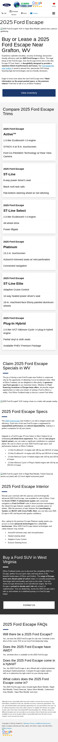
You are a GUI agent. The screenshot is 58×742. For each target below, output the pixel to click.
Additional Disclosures (43, 723)
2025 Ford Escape (12, 421)
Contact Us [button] (29, 605)
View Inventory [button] (29, 93)
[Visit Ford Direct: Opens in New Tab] (7, 728)
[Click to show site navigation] (54, 13)
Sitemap (26, 723)
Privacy (32, 723)
